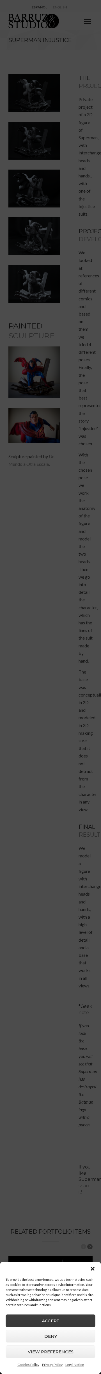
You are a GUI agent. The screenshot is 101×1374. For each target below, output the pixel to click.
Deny (50, 1336)
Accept (50, 1320)
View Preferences (51, 1351)
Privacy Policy (52, 1364)
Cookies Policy (28, 1364)
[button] (92, 1269)
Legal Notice (74, 1364)
